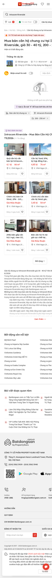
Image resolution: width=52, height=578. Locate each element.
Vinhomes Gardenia (12, 352)
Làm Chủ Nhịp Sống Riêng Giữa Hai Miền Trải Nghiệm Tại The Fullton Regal (23, 412)
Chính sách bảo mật (36, 553)
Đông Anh (21, 30)
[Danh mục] (4, 4)
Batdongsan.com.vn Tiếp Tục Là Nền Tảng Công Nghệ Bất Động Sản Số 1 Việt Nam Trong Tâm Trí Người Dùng (24, 400)
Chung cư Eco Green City (14, 369)
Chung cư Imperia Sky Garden (16, 344)
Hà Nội (12, 30)
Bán (6, 30)
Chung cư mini (10, 361)
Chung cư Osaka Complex (15, 365)
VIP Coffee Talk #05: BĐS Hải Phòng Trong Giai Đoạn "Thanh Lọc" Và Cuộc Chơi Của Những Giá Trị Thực (24, 424)
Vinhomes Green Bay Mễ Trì (15, 357)
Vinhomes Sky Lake (12, 378)
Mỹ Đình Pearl (10, 340)
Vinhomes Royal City (13, 374)
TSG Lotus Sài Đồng (12, 348)
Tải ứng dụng (31, 4)
